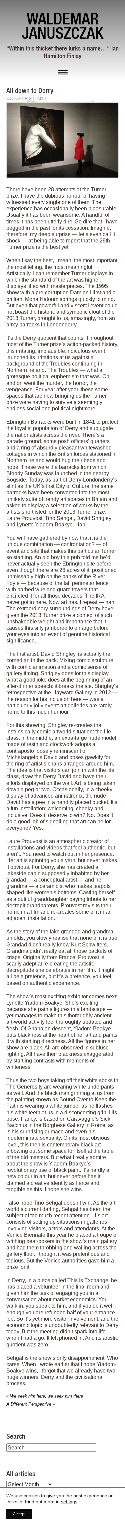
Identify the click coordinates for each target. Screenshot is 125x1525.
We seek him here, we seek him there (44, 1396)
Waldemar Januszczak (62, 25)
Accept (19, 1514)
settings (69, 1501)
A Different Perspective (30, 1404)
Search (15, 1436)
